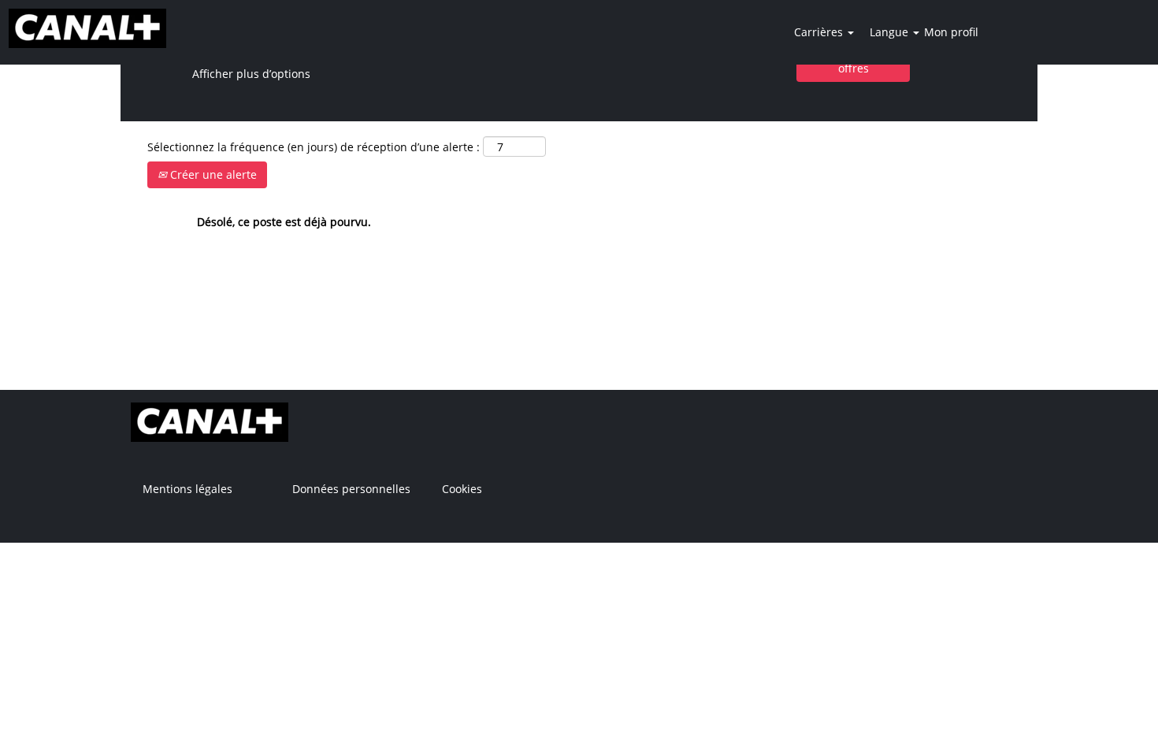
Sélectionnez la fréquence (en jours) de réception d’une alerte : (313, 146)
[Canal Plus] (87, 28)
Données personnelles (351, 489)
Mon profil (951, 31)
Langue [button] (890, 31)
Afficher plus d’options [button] (251, 73)
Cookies (462, 489)
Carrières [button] (820, 31)
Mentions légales (187, 489)
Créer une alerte (212, 174)
